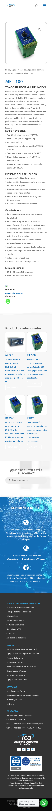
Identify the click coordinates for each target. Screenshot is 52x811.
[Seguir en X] (24, 749)
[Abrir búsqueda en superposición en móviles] (26, 484)
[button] (39, 29)
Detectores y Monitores (15, 73)
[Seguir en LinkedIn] (33, 749)
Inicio (7, 70)
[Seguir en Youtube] (28, 749)
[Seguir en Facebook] (19, 749)
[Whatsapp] (8, 301)
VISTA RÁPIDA (12, 387)
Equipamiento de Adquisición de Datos (28, 70)
